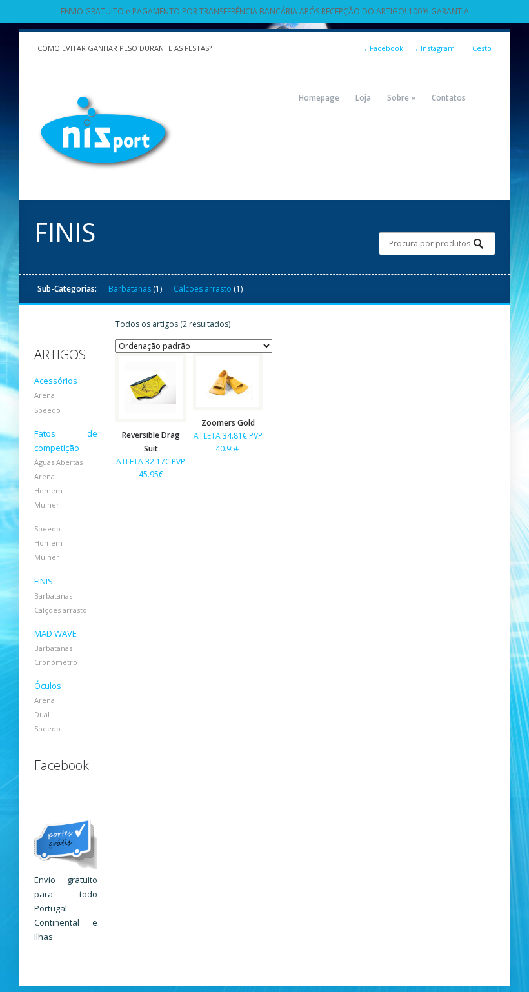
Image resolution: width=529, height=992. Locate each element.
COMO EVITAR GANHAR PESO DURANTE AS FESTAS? (124, 48)
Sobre (401, 97)
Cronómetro (55, 662)
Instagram (433, 48)
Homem (48, 490)
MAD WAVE (55, 633)
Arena (44, 395)
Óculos (47, 685)
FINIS (43, 581)
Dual (42, 714)
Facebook (382, 48)
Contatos (449, 97)
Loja (363, 97)
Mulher (46, 505)
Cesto (477, 48)
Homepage (319, 97)
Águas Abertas (58, 462)
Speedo (47, 410)
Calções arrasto (203, 288)
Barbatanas (129, 288)
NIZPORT (105, 132)
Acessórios (55, 380)
